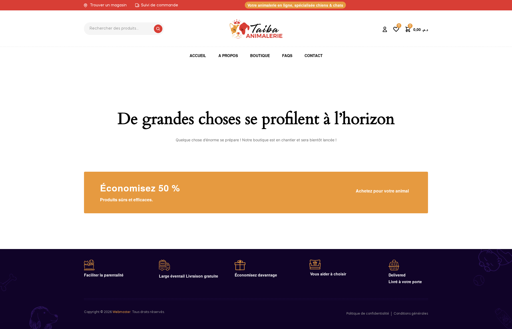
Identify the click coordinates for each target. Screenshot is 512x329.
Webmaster (121, 312)
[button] (295, 5)
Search (158, 29)
